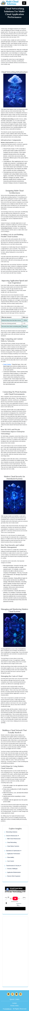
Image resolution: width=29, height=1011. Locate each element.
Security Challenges (12, 868)
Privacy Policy (14, 1005)
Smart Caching (7, 364)
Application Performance (13, 853)
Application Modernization (14, 872)
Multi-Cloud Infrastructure (13, 838)
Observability (10, 857)
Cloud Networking (12, 842)
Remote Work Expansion (13, 876)
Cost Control (10, 861)
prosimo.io (8, 1009)
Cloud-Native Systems (13, 846)
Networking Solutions (11, 832)
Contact (14, 1003)
